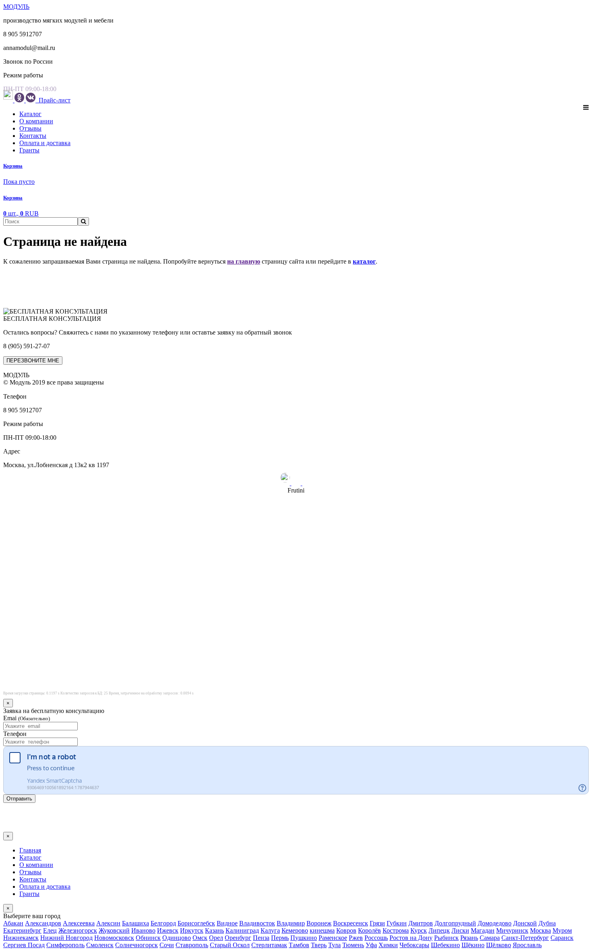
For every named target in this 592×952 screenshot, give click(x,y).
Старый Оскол (230, 945)
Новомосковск (114, 937)
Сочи (166, 945)
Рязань (469, 937)
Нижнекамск (21, 937)
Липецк (439, 930)
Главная (30, 850)
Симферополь (65, 945)
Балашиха (135, 923)
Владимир (291, 923)
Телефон (15, 733)
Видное (227, 923)
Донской (525, 923)
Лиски (460, 930)
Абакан (13, 923)
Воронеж (318, 923)
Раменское (333, 937)
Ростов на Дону (411, 937)
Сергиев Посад (24, 945)
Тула (334, 945)
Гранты (29, 150)
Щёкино (473, 945)
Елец (50, 930)
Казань (214, 930)
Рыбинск (446, 937)
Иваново (143, 930)
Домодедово (494, 923)
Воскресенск (350, 923)
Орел (216, 937)
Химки (388, 945)
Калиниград (242, 930)
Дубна (547, 923)
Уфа (371, 945)
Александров (43, 923)
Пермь (280, 937)
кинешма (322, 930)
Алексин (108, 923)
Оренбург (238, 937)
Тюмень (353, 945)
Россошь (376, 937)
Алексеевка (79, 923)
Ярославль (527, 945)
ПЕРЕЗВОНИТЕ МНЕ (32, 361)
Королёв (369, 930)
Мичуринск (512, 930)
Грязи (377, 923)
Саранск (562, 937)
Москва (540, 930)
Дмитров (420, 923)
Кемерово (295, 930)
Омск (200, 937)
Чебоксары (414, 945)
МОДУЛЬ (16, 6)
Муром (562, 930)
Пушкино (303, 937)
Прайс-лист (53, 100)
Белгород (163, 923)
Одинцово (176, 937)
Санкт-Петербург (525, 937)
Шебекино (445, 945)
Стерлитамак (269, 945)
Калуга (270, 930)
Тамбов (299, 945)
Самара (490, 937)
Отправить (19, 799)
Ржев (356, 937)
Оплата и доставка (44, 142)
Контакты (32, 135)
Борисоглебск (196, 923)
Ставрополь (192, 945)
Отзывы (30, 128)
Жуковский (114, 930)
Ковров (346, 930)
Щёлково (498, 945)
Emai (26, 718)
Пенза (261, 937)
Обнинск (148, 937)
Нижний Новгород (66, 937)
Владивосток (257, 923)
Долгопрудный (455, 923)
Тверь (319, 945)
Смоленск (100, 945)
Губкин (397, 923)
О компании (36, 121)
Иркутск (191, 930)
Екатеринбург (22, 930)
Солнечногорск (136, 945)
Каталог (30, 113)
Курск (418, 930)
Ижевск (167, 930)
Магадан (483, 930)
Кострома (396, 930)
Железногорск (77, 930)
